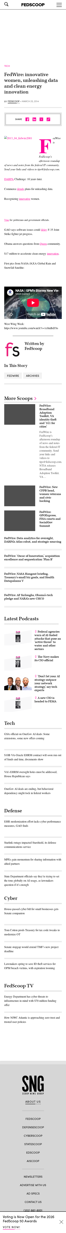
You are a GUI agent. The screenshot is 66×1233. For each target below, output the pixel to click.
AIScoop (33, 1161)
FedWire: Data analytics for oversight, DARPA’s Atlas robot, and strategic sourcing (32, 540)
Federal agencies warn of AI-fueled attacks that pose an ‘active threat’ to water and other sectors (47, 640)
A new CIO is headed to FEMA (45, 699)
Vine (6, 220)
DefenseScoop (33, 1127)
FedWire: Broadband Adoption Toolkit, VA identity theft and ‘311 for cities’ (47, 416)
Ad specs (33, 1193)
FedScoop (14, 101)
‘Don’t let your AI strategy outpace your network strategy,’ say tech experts (47, 683)
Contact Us (33, 1202)
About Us (33, 1101)
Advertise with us (33, 1185)
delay (44, 229)
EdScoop (33, 1152)
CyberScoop (33, 1135)
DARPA (9, 179)
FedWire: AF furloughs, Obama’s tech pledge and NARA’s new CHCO (28, 597)
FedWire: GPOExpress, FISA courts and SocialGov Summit (50, 519)
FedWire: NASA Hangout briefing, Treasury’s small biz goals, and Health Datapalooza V (29, 577)
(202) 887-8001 (33, 1210)
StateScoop (33, 1144)
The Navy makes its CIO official (46, 658)
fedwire (13, 375)
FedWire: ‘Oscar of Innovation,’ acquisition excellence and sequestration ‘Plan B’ (32, 557)
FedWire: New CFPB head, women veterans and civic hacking (50, 494)
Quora (43, 243)
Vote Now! (11, 1227)
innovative (24, 198)
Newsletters (33, 1176)
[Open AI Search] (11, 4)
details (20, 189)
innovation (53, 253)
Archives (32, 375)
